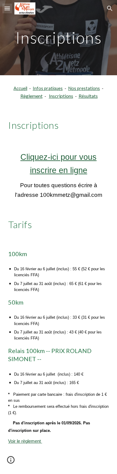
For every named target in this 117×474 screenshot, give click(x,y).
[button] (7, 8)
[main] (58, 37)
